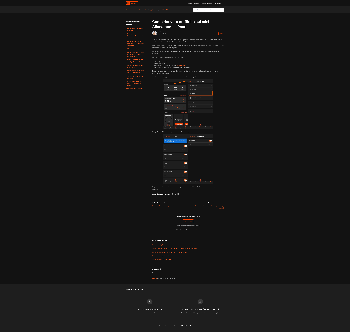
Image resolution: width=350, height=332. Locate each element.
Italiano (175, 326)
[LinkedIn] (178, 194)
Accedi (154, 279)
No (191, 221)
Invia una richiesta (194, 230)
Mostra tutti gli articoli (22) (135, 88)
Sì (185, 221)
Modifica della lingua (133, 49)
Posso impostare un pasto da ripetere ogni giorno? (169, 252)
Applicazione (154, 10)
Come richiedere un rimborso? (162, 259)
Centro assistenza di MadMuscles (136, 10)
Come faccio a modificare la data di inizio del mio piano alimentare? (135, 54)
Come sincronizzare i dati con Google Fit (135, 66)
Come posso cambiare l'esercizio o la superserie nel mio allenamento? (135, 36)
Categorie (218, 3)
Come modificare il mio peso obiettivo (165, 206)
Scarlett (160, 32)
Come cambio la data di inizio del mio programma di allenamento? (174, 248)
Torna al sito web (206, 3)
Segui (221, 33)
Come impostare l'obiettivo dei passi (135, 77)
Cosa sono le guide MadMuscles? (163, 256)
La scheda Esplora (158, 245)
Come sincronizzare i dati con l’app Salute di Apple (135, 61)
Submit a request (193, 3)
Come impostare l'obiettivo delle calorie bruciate (135, 72)
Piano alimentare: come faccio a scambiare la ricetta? (134, 83)
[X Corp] (175, 194)
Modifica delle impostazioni (168, 10)
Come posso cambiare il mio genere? (135, 29)
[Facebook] (172, 194)
